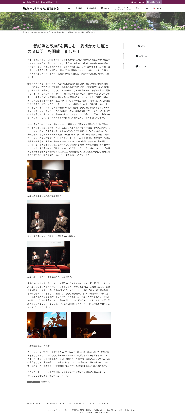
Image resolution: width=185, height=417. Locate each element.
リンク (91, 403)
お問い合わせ (155, 2)
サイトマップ (103, 403)
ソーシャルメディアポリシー (55, 403)
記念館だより (45, 382)
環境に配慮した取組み (77, 403)
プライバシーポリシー (32, 403)
